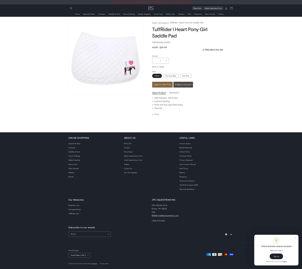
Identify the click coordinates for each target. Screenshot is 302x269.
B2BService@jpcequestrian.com (165, 215)
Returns (182, 172)
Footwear (72, 147)
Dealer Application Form (213, 8)
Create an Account (183, 84)
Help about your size (214, 49)
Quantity (155, 56)
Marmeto (94, 264)
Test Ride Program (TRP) (188, 185)
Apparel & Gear (74, 143)
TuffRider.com (73, 213)
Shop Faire (197, 8)
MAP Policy (183, 168)
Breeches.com (73, 205)
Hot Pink (185, 76)
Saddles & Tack (74, 152)
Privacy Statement (186, 160)
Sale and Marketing (186, 189)
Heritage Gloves (74, 209)
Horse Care (72, 164)
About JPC (128, 143)
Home (154, 23)
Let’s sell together (130, 172)
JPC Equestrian (79, 264)
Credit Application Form (133, 160)
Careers (127, 147)
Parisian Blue (171, 76)
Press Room (128, 152)
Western (71, 172)
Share (157, 114)
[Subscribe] (108, 234)
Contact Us (128, 168)
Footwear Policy (185, 156)
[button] (71, 8)
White (157, 76)
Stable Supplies (74, 160)
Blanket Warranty (185, 147)
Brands (71, 177)
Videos (126, 164)
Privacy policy (104, 264)
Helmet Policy (184, 152)
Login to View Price (162, 84)
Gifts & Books (73, 168)
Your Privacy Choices (187, 164)
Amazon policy (185, 143)
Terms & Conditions (187, 181)
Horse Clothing (74, 156)
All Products (163, 23)
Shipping (182, 177)
